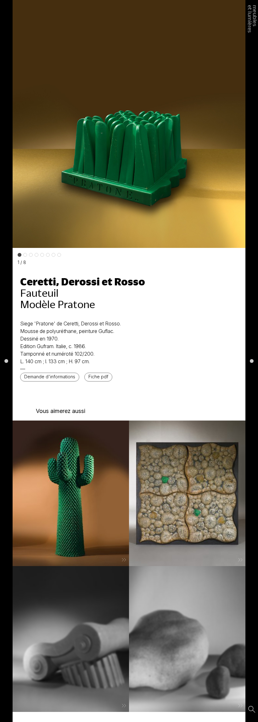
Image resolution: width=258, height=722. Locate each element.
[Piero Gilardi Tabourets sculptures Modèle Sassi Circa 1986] (187, 639)
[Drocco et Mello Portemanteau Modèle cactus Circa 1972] (71, 493)
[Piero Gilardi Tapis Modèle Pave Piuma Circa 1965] (187, 493)
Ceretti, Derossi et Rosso (82, 281)
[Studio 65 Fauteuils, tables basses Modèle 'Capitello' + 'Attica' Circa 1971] (71, 639)
